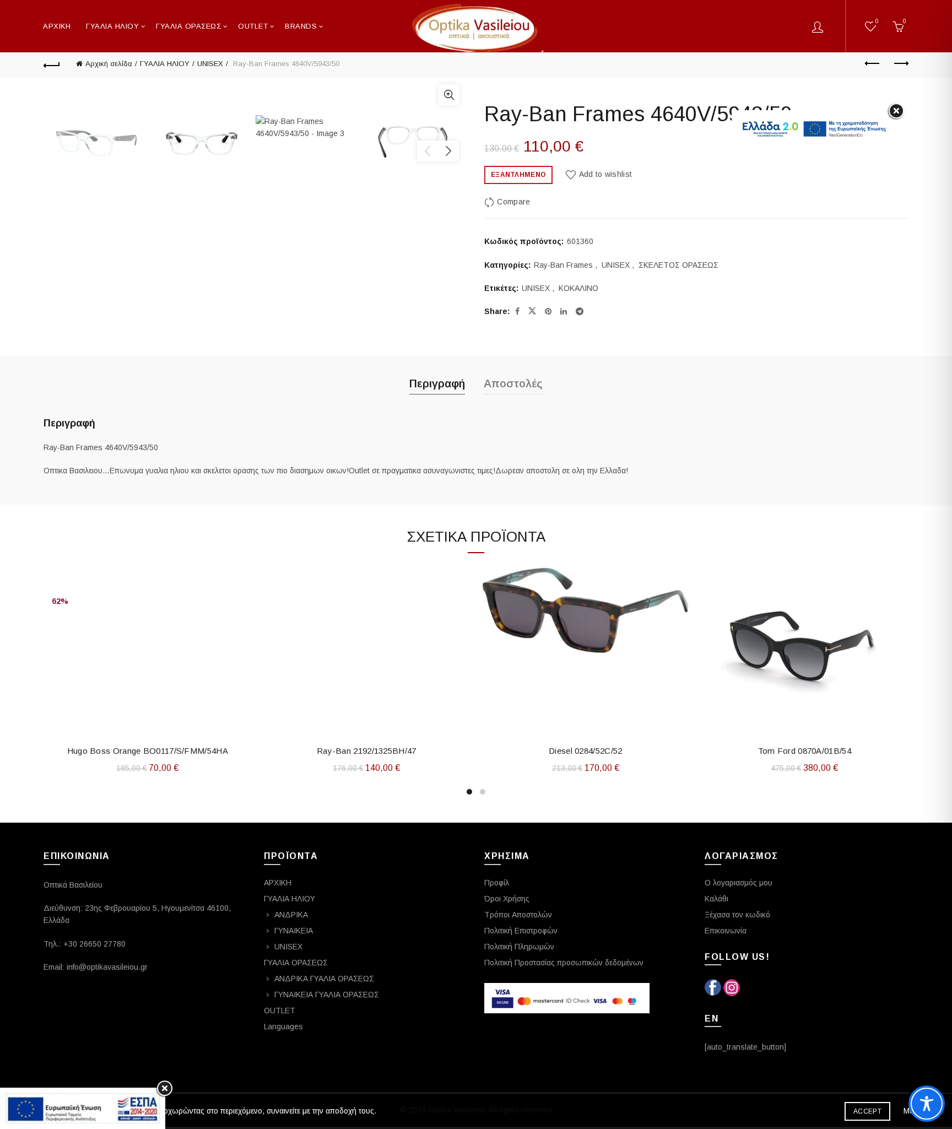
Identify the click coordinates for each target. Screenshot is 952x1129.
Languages (283, 1026)
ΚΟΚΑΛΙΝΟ (578, 288)
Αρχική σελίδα (108, 64)
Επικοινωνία (726, 930)
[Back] (52, 64)
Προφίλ (496, 882)
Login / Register (817, 26)
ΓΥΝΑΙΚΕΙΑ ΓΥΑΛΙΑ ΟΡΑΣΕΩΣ (326, 994)
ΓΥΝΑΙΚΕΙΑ (293, 930)
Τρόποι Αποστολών (518, 914)
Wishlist (877, 21)
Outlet (253, 26)
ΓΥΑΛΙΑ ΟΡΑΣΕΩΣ (188, 26)
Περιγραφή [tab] (437, 383)
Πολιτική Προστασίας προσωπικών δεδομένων (563, 962)
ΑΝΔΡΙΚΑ (291, 914)
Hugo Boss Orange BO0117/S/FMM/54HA (147, 750)
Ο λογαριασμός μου (738, 882)
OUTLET (279, 1010)
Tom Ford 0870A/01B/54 (804, 750)
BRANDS (301, 26)
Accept (867, 1111)
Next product (900, 64)
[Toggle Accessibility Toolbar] (927, 1104)
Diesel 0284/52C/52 (585, 750)
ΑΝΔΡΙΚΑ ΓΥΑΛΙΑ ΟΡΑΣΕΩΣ (324, 978)
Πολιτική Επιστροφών (521, 930)
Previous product (872, 64)
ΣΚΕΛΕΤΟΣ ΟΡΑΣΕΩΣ (678, 265)
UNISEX (210, 64)
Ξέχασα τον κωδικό (737, 914)
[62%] (148, 575)
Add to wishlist (605, 174)
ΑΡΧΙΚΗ (57, 26)
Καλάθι (716, 898)
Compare (513, 201)
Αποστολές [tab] (513, 383)
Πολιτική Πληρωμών (519, 946)
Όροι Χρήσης (506, 898)
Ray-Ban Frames (563, 265)
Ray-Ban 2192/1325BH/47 (366, 750)
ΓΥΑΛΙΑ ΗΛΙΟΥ (112, 26)
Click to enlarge (449, 94)
